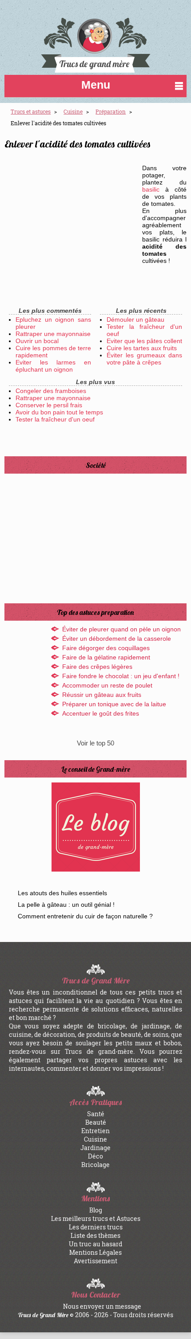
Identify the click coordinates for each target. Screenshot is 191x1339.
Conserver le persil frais (49, 405)
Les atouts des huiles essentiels (62, 893)
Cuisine (95, 1139)
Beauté (95, 1122)
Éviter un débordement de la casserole (116, 638)
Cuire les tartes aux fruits (142, 348)
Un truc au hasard (95, 1244)
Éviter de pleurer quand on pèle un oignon (121, 629)
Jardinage (95, 1147)
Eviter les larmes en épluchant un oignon (53, 366)
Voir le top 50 (95, 743)
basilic (150, 189)
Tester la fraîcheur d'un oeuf (55, 419)
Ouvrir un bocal (37, 340)
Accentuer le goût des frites (100, 713)
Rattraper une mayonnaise (53, 333)
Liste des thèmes (95, 1235)
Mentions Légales (95, 1252)
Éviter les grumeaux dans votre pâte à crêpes (144, 359)
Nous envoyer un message (102, 1306)
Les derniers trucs (96, 1227)
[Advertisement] (71, 217)
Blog (95, 1210)
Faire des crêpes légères (97, 666)
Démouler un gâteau (135, 319)
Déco (95, 1156)
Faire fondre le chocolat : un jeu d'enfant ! (120, 676)
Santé (95, 1114)
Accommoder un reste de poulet (107, 685)
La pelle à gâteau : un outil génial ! (66, 904)
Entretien (95, 1130)
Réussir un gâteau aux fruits (101, 694)
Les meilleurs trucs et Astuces (95, 1218)
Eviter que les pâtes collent (144, 340)
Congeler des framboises (51, 390)
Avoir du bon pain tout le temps (59, 412)
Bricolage (95, 1164)
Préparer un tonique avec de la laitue (114, 704)
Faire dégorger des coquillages (106, 647)
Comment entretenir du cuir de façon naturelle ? (85, 916)
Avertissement (95, 1261)
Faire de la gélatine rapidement (106, 657)
